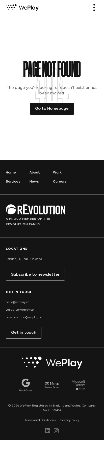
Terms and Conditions (40, 420)
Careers (60, 181)
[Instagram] (56, 430)
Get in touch (23, 333)
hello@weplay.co (17, 302)
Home (11, 172)
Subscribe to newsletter (35, 275)
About (35, 172)
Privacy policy (70, 420)
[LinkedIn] (47, 430)
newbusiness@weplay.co (24, 317)
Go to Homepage (52, 109)
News (34, 181)
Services (13, 181)
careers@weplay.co (20, 309)
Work (57, 172)
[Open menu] (94, 8)
